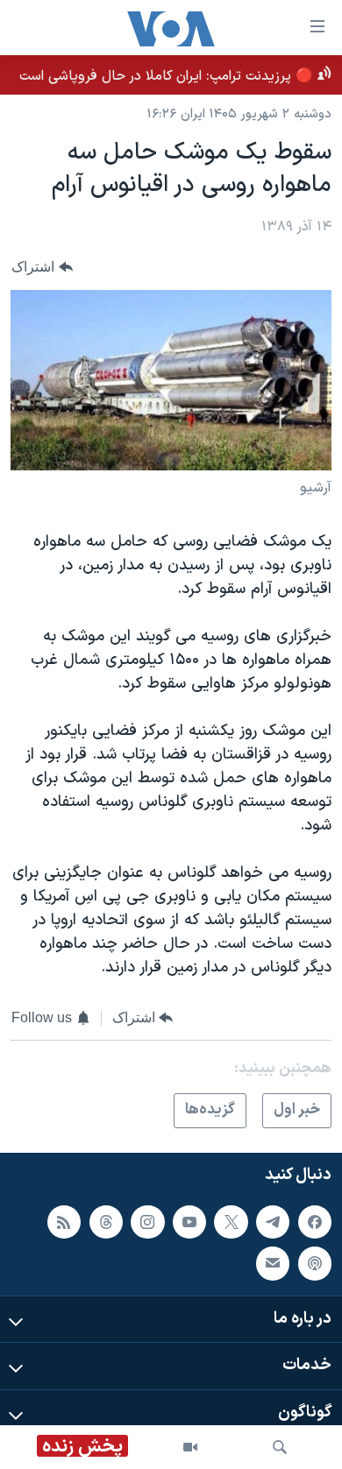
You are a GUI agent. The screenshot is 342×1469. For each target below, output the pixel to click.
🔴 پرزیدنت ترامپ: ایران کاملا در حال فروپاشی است (166, 76)
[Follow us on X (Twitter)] (230, 1222)
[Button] (42, 267)
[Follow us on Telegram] (272, 1222)
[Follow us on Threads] (106, 1222)
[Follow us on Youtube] (189, 1222)
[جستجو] (279, 1447)
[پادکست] (314, 1263)
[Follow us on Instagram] (147, 1222)
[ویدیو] (190, 1447)
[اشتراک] (272, 1263)
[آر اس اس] (64, 1222)
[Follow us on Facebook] (314, 1222)
